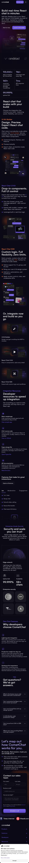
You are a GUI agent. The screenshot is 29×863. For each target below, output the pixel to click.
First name (6, 781)
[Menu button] (25, 2)
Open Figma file (6, 454)
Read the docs (6, 470)
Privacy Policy (12, 806)
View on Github (6, 438)
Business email (7, 788)
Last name (17, 781)
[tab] (11, 490)
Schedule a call (14, 811)
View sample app (7, 422)
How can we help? (8, 795)
